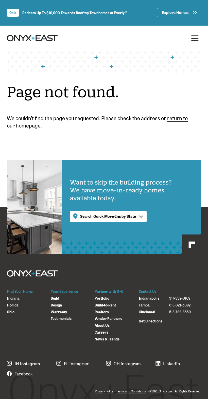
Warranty (59, 312)
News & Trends (107, 339)
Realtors (102, 312)
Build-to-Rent (105, 305)
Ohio (10, 312)
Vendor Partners (108, 318)
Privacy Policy (104, 391)
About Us (102, 325)
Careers (101, 332)
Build (55, 298)
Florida (13, 305)
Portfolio (102, 298)
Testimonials (61, 318)
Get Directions (150, 320)
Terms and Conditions (131, 391)
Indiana (13, 298)
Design (56, 305)
